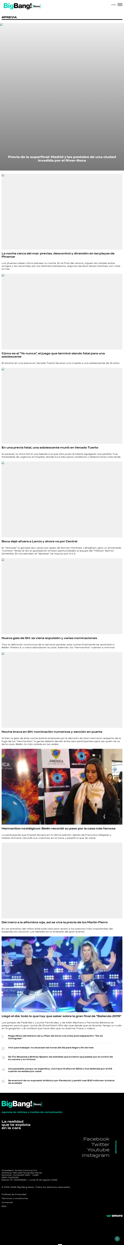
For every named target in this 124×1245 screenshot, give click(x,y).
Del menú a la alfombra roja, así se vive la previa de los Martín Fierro (55, 922)
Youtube (98, 1150)
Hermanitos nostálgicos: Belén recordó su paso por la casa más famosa (58, 829)
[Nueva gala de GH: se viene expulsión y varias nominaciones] (62, 596)
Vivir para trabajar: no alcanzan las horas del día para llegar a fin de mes (51, 1047)
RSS (4, 1206)
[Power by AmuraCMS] (114, 1216)
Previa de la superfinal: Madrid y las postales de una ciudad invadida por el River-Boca (62, 159)
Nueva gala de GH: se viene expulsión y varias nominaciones (49, 638)
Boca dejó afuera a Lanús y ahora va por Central (39, 541)
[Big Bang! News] (22, 6)
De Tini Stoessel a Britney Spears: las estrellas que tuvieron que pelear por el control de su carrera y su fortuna (60, 1058)
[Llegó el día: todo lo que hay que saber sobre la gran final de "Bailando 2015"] (62, 974)
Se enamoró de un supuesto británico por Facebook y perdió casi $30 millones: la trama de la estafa (61, 1082)
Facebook (96, 1139)
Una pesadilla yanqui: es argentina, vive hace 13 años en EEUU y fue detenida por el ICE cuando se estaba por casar (60, 1070)
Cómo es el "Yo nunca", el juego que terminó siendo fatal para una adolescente (53, 355)
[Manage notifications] (117, 1238)
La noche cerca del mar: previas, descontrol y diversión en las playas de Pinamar (58, 255)
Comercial (7, 1202)
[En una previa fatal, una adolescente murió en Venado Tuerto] (62, 405)
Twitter (100, 1144)
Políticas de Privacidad (14, 1194)
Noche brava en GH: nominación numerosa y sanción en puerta (52, 732)
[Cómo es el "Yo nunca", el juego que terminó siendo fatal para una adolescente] (62, 311)
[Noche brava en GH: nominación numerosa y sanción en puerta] (62, 690)
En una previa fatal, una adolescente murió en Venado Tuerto (50, 448)
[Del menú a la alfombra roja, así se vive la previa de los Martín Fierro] (62, 880)
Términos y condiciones (15, 1198)
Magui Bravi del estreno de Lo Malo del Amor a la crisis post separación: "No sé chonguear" (55, 1037)
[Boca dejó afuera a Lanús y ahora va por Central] (62, 499)
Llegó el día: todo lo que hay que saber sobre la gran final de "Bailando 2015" (61, 1016)
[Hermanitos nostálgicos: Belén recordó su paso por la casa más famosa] (62, 787)
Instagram (95, 1155)
